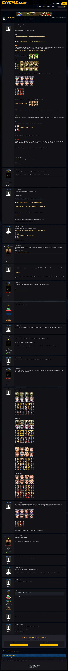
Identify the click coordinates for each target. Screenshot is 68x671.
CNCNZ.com (39, 6)
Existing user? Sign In (56, 3)
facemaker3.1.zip (17, 272)
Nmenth (8, 169)
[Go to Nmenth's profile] (8, 175)
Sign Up (63, 3)
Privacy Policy (34, 665)
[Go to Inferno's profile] (8, 309)
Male (15, 213)
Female (16, 215)
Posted (18, 24)
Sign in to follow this (56, 17)
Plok (8, 245)
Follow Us (53, 6)
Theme (29, 665)
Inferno (8, 303)
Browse (44, 6)
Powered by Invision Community (34, 667)
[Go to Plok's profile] (8, 251)
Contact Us (38, 665)
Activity (48, 6)
